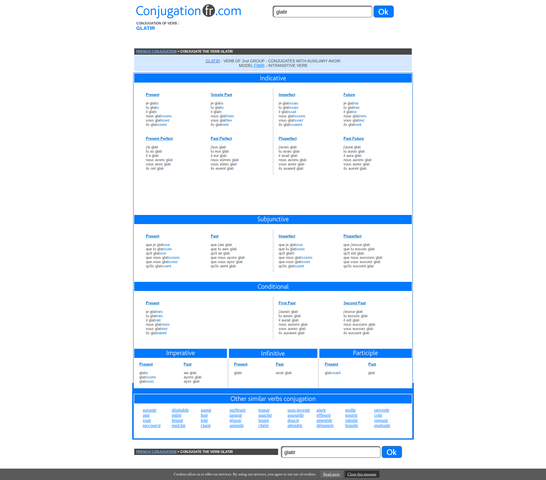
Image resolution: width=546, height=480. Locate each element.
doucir (293, 420)
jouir (147, 420)
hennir (177, 420)
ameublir (324, 420)
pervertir (381, 410)
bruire (263, 420)
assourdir (296, 415)
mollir (350, 410)
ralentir (351, 420)
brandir (351, 425)
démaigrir (325, 425)
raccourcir (152, 425)
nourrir (351, 415)
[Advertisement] (305, 35)
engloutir (382, 425)
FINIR (259, 65)
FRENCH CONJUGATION (156, 52)
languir (235, 415)
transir (264, 410)
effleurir (324, 415)
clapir (206, 425)
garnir (206, 410)
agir (146, 415)
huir (204, 415)
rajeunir (381, 420)
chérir (263, 425)
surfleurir (237, 410)
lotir (204, 420)
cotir (378, 415)
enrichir (178, 425)
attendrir (295, 425)
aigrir (321, 410)
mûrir (176, 415)
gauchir (265, 415)
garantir (149, 410)
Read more (331, 474)
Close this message (362, 474)
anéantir (236, 425)
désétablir (180, 410)
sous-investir (299, 410)
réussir (235, 420)
